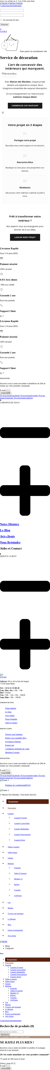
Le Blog (5, 530)
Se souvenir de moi (11, 20)
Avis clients (7, 536)
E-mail (3, 390)
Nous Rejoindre (10, 542)
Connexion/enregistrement (11, 6)
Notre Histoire (9, 524)
